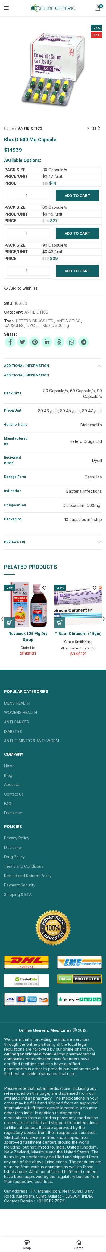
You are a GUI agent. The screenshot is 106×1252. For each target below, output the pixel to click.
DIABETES (13, 731)
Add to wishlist (23, 288)
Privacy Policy (16, 838)
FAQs (8, 803)
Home (9, 128)
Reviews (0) (14, 541)
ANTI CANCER (16, 722)
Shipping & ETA (18, 894)
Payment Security (19, 885)
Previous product (88, 128)
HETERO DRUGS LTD (35, 321)
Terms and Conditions (23, 866)
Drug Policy (14, 856)
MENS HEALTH (17, 703)
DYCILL (33, 325)
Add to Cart (77, 195)
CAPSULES (14, 325)
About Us (12, 784)
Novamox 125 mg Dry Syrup (27, 637)
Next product (99, 128)
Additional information (26, 365)
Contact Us (14, 794)
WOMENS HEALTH (20, 712)
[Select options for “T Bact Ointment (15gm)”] (59, 622)
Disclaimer (13, 813)
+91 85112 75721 (51, 1201)
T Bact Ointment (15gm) (78, 634)
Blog (8, 775)
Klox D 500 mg (56, 325)
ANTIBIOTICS (30, 128)
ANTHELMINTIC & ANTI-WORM (31, 740)
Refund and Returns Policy (28, 875)
